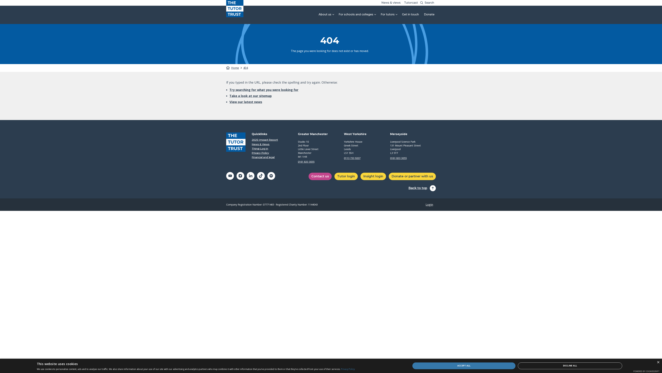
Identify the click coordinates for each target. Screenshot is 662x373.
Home (235, 68)
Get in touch (410, 14)
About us (325, 14)
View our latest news (245, 102)
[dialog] (331, 366)
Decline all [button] (570, 365)
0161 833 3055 (306, 161)
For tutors (388, 14)
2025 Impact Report (265, 139)
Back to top (417, 188)
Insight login (373, 176)
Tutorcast (411, 2)
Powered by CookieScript (646, 371)
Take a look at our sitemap (250, 96)
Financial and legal (263, 157)
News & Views (260, 144)
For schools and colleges (356, 14)
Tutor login (346, 176)
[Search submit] (421, 2)
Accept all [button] (463, 365)
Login (429, 205)
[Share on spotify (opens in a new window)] (271, 176)
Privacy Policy (260, 153)
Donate (429, 14)
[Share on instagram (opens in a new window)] (240, 176)
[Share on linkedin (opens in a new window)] (250, 176)
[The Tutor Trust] (234, 8)
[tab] (237, 68)
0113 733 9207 (352, 158)
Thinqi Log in (260, 148)
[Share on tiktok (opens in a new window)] (261, 176)
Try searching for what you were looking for (263, 90)
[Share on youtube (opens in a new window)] (230, 176)
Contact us (320, 176)
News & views (391, 2)
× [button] (658, 362)
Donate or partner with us (412, 176)
